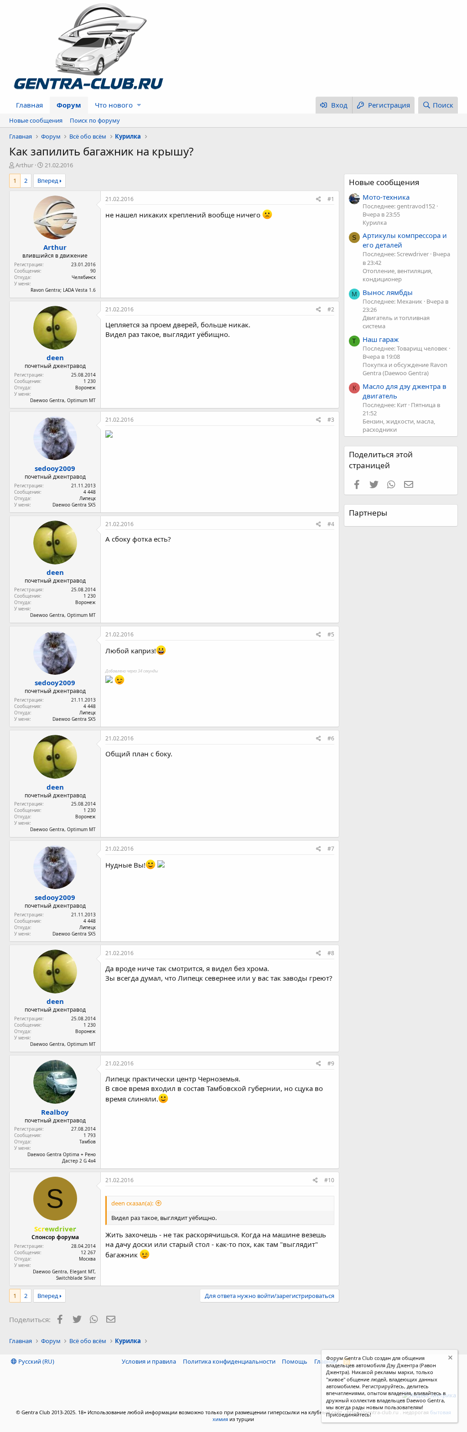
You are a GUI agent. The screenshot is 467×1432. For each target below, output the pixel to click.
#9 (330, 1063)
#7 (330, 849)
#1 (330, 199)
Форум (69, 104)
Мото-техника (386, 197)
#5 (330, 634)
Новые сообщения (35, 120)
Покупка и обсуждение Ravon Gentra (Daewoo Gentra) (405, 369)
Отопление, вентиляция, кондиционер (397, 275)
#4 (330, 524)
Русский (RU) (35, 1361)
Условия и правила (149, 1361)
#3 (330, 420)
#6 (330, 738)
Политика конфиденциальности (229, 1361)
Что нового (114, 104)
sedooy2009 (55, 468)
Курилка (375, 222)
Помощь (294, 1361)
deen (55, 357)
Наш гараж (381, 339)
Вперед (47, 180)
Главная (29, 104)
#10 (329, 1180)
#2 (330, 309)
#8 (330, 953)
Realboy (55, 1112)
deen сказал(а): (132, 1203)
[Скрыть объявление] (449, 1358)
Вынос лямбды (388, 292)
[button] (139, 105)
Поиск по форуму (95, 120)
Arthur (24, 165)
